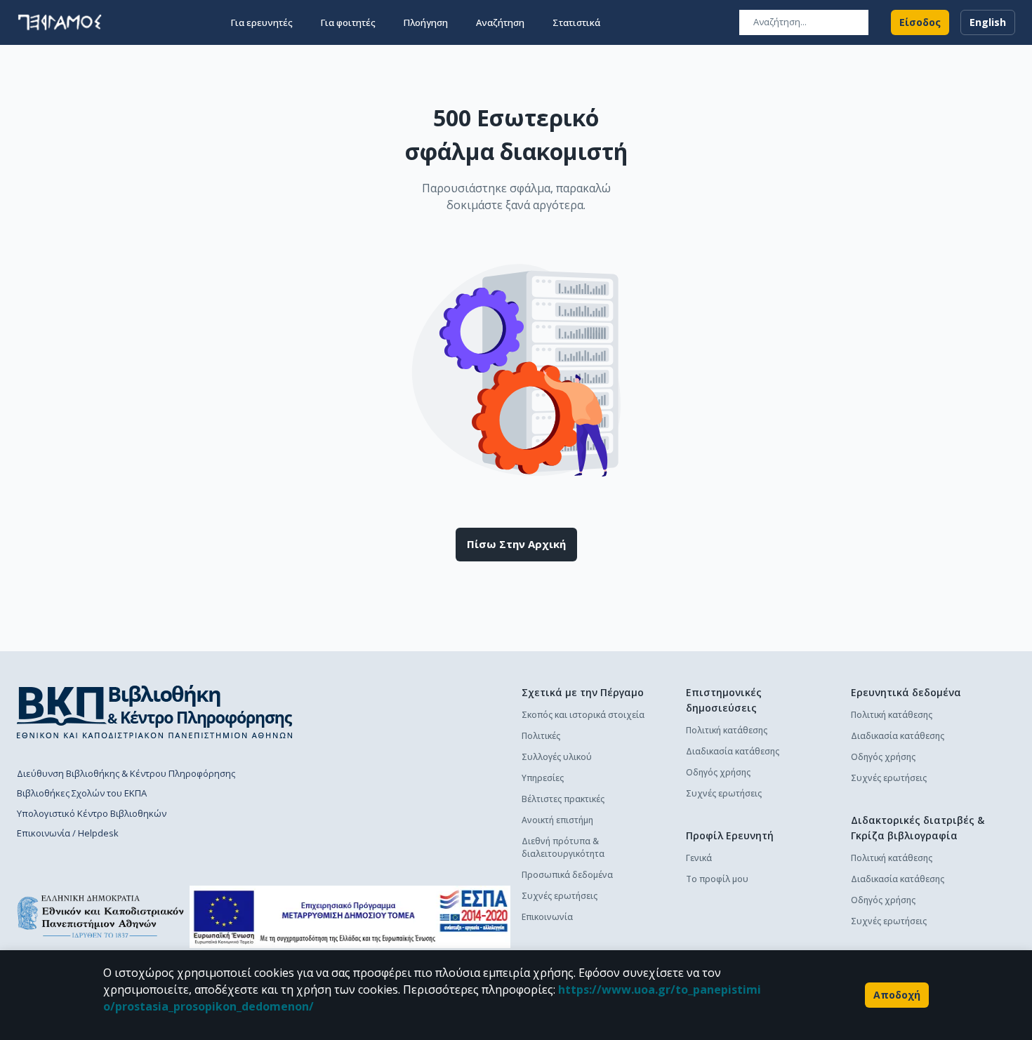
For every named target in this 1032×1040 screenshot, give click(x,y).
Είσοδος (920, 22)
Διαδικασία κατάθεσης (732, 751)
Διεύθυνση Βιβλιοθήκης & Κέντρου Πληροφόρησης (126, 773)
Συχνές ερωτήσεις (559, 896)
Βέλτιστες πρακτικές (563, 799)
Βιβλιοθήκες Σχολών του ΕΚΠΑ (82, 793)
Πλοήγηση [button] (426, 22)
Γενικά (699, 858)
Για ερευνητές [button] (262, 22)
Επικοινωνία (547, 917)
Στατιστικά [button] (576, 22)
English (988, 22)
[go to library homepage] (155, 711)
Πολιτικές (541, 736)
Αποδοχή (896, 994)
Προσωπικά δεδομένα (567, 875)
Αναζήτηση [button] (500, 22)
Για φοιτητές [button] (348, 22)
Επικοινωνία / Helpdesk (68, 833)
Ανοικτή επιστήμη (557, 820)
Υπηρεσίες (543, 778)
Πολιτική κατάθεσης (726, 730)
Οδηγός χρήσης (718, 772)
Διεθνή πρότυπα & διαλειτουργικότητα (563, 847)
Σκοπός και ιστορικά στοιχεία (583, 715)
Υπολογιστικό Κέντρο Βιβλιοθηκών (91, 813)
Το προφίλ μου (717, 879)
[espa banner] (350, 917)
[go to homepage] (59, 22)
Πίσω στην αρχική (516, 544)
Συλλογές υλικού (557, 757)
